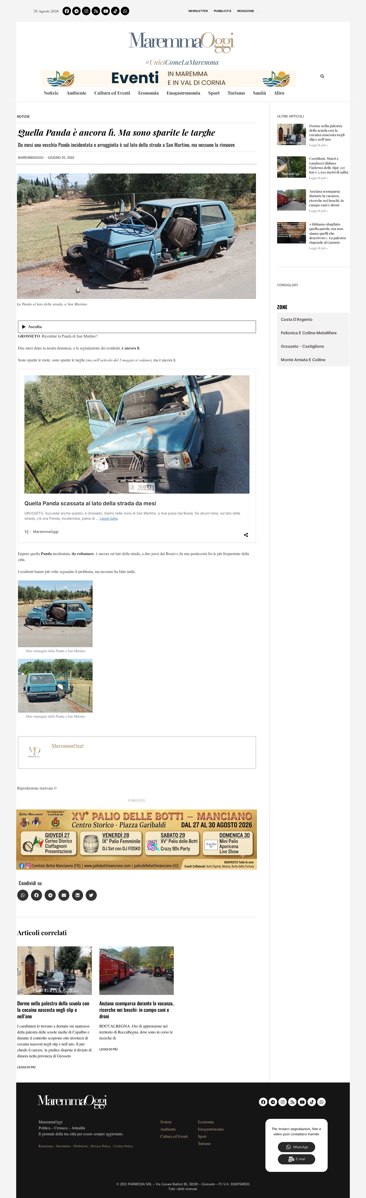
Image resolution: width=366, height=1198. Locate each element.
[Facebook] (66, 11)
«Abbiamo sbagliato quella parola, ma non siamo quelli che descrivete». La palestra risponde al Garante (327, 233)
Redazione (245, 10)
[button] (22, 895)
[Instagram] (86, 11)
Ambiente (76, 93)
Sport (214, 93)
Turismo (236, 93)
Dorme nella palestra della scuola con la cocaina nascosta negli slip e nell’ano (53, 1009)
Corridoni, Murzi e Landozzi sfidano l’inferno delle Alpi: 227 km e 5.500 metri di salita (328, 165)
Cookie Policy (123, 1146)
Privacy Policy (101, 1146)
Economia (148, 93)
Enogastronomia (183, 93)
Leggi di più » (318, 145)
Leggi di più (26, 1067)
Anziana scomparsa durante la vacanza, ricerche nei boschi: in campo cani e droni (136, 1009)
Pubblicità (222, 10)
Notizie (51, 93)
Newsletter (198, 10)
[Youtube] (105, 11)
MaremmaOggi (67, 745)
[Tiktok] (115, 11)
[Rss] (96, 11)
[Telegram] (76, 11)
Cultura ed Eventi (112, 93)
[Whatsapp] (125, 11)
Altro (279, 93)
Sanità (259, 93)
